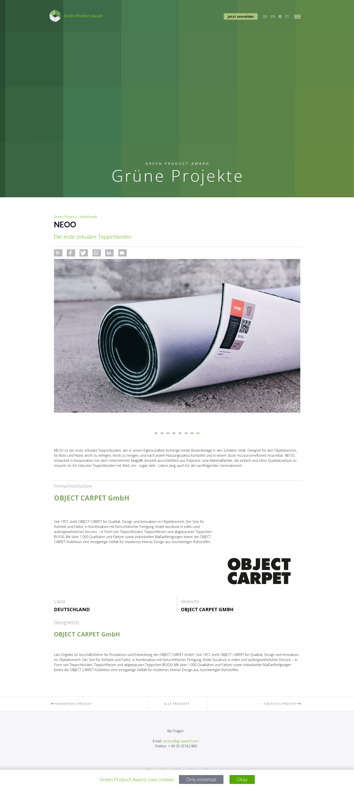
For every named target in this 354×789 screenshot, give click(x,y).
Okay (242, 779)
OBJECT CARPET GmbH (207, 609)
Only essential (201, 779)
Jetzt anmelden (241, 16)
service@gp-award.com (181, 741)
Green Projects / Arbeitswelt (75, 216)
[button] (58, 253)
